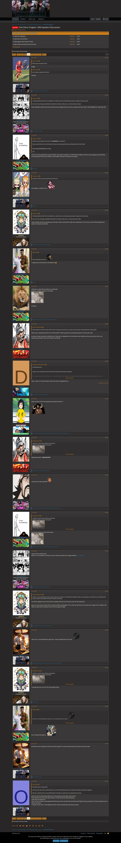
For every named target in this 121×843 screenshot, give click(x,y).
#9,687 (106, 286)
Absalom (15, 30)
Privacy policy (99, 833)
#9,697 (106, 667)
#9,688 (106, 324)
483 (22, 54)
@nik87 (82, 555)
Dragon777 (21, 386)
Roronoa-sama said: (37, 327)
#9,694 (106, 551)
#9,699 (106, 743)
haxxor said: (35, 61)
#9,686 (106, 249)
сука (21, 83)
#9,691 (106, 437)
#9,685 (106, 210)
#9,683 (106, 135)
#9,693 (106, 512)
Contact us (83, 833)
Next (44, 54)
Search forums (22, 21)
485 (28, 54)
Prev (14, 54)
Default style (16, 833)
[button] (26, 18)
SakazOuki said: (36, 441)
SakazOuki (21, 311)
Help (105, 833)
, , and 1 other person (51, 433)
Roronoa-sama (21, 120)
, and (41, 587)
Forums (15, 19)
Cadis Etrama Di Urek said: (38, 364)
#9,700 (106, 781)
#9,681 (106, 57)
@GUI (78, 555)
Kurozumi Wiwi (21, 160)
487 (35, 54)
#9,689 (106, 361)
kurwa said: (35, 784)
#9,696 (106, 630)
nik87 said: (35, 252)
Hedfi (21, 655)
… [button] (19, 54)
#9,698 (106, 706)
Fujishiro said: (35, 138)
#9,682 (106, 95)
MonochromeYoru (21, 274)
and (40, 90)
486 (32, 54)
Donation (23, 19)
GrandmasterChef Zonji (21, 198)
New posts (14, 21)
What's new (32, 19)
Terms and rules (91, 833)
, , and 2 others (47, 508)
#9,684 (106, 172)
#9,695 (106, 591)
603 (40, 54)
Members (41, 19)
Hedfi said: (35, 709)
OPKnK (21, 806)
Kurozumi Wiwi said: (37, 594)
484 (25, 54)
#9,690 (106, 398)
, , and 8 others (45, 319)
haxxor (21, 349)
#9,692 (106, 475)
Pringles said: (35, 176)
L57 (21, 500)
